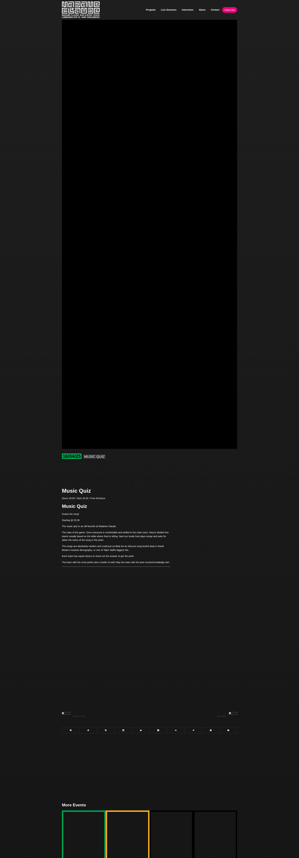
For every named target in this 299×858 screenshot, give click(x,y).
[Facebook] (71, 730)
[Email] (228, 730)
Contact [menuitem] (215, 10)
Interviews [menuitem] (187, 10)
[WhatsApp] (211, 730)
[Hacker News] (158, 730)
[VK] (176, 730)
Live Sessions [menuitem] (168, 10)
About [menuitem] (202, 10)
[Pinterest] (106, 730)
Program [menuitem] (151, 10)
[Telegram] (193, 730)
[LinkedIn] (123, 730)
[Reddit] (141, 730)
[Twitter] (88, 730)
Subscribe (229, 10)
